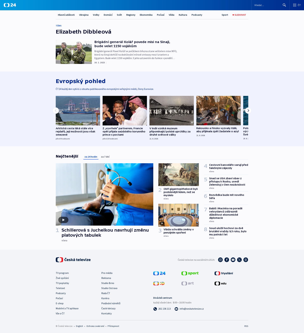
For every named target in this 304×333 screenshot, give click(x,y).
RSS (246, 326)
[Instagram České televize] (220, 259)
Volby (96, 14)
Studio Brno (107, 283)
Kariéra (105, 298)
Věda (171, 14)
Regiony (130, 14)
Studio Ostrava (109, 288)
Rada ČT (105, 293)
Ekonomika (146, 14)
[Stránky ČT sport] (190, 273)
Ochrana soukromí (95, 326)
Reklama (106, 278)
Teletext (60, 288)
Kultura (183, 14)
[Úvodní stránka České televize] (73, 259)
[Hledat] (284, 5)
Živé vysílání (62, 278)
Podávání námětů (110, 303)
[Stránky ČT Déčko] (159, 283)
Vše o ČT (60, 313)
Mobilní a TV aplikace (67, 308)
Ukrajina (84, 14)
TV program (62, 272)
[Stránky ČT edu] (220, 283)
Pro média (106, 272)
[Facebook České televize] (226, 259)
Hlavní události (66, 14)
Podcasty (197, 14)
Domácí (108, 14)
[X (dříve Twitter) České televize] (239, 259)
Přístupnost (113, 326)
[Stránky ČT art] (187, 283)
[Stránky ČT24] (159, 273)
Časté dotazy (108, 308)
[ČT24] (10, 5)
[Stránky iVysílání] (224, 273)
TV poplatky (62, 283)
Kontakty (106, 313)
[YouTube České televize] (233, 259)
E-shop (59, 303)
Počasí (160, 14)
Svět (119, 14)
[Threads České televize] (245, 259)
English (79, 326)
